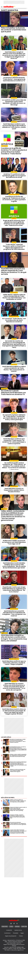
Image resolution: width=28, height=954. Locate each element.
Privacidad (15, 933)
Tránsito (21, 936)
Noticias (17, 926)
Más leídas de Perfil (8, 797)
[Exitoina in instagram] (11, 924)
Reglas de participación (10, 936)
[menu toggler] (1, 6)
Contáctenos (7, 933)
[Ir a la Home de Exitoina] (10, 7)
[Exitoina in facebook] (14, 924)
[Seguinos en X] (17, 924)
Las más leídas (6, 737)
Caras (11, 926)
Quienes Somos (18, 930)
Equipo (22, 933)
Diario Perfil (4, 926)
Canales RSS (9, 930)
